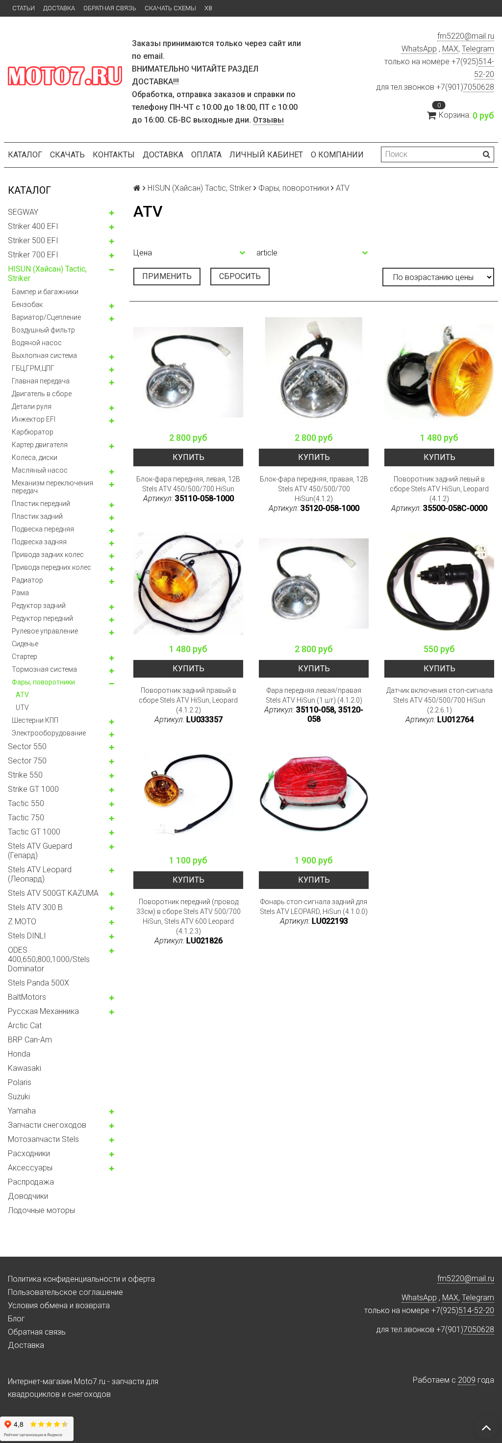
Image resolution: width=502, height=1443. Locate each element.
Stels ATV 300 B (35, 907)
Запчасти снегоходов (47, 1125)
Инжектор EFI (33, 419)
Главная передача (41, 381)
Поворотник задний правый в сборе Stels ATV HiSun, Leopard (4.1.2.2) (188, 700)
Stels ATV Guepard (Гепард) (40, 850)
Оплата (206, 154)
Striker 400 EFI (33, 226)
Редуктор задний (39, 605)
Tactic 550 (26, 803)
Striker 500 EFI (33, 240)
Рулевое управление (45, 631)
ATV (22, 695)
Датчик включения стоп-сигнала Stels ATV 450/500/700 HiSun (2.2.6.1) (439, 700)
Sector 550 (27, 746)
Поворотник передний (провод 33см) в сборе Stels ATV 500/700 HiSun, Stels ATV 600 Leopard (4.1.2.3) (188, 916)
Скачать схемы (170, 8)
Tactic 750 (26, 817)
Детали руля (31, 406)
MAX (450, 48)
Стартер (24, 656)
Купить (188, 457)
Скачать (67, 154)
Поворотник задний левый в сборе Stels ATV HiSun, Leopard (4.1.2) (439, 489)
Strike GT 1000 (33, 789)
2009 (467, 1380)
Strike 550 (25, 775)
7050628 (478, 87)
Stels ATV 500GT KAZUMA (53, 893)
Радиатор (27, 580)
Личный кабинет (266, 154)
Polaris (19, 1082)
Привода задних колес (48, 554)
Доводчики (28, 1196)
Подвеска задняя (39, 542)
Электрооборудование (49, 733)
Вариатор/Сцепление (46, 317)
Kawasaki (24, 1068)
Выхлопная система (44, 355)
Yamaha (22, 1110)
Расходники (29, 1153)
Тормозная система (44, 669)
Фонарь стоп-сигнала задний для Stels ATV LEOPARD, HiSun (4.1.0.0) (314, 906)
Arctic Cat (25, 1025)
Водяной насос (37, 343)
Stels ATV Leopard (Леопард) (40, 874)
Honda (19, 1054)
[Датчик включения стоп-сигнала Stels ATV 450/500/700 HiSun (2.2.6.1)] (439, 583)
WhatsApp (419, 48)
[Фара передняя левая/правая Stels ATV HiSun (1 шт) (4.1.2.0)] (314, 583)
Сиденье (25, 644)
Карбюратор (32, 432)
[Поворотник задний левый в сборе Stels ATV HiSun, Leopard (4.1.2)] (439, 372)
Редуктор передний (42, 618)
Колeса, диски (34, 457)
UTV (22, 707)
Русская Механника (43, 1011)
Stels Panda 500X (38, 982)
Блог (16, 1318)
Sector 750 (27, 760)
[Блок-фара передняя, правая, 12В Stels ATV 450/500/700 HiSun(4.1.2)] (314, 372)
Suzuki (19, 1096)
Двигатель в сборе (42, 394)
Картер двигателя (40, 445)
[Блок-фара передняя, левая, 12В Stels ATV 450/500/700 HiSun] (188, 372)
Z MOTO (22, 921)
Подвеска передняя (43, 529)
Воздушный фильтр (43, 330)
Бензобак (27, 304)
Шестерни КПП (35, 720)
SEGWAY (23, 212)
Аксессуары (30, 1167)
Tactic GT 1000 (34, 831)
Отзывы (268, 120)
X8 (208, 8)
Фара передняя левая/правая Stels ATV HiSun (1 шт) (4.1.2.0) (314, 695)
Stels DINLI (27, 935)
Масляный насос (40, 470)
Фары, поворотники (43, 682)
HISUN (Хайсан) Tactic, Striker (47, 273)
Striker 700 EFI (33, 254)
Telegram (478, 48)
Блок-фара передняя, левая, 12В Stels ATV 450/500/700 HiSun (188, 484)
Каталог (25, 154)
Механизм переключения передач (52, 487)
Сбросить (240, 276)
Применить (167, 276)
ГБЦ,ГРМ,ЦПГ (33, 368)
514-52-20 (476, 1310)
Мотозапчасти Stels (43, 1139)
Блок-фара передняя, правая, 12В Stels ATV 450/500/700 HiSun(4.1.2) (314, 489)
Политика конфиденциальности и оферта (81, 1279)
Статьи (23, 8)
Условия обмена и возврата (59, 1305)
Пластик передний (41, 503)
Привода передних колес (51, 567)
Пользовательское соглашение (65, 1292)
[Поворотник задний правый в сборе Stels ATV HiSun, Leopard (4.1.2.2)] (188, 583)
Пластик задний (37, 516)
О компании (337, 154)
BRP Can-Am (30, 1039)
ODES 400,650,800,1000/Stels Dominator (49, 959)
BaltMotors (27, 997)
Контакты (114, 154)
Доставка (59, 8)
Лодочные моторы (41, 1210)
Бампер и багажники (45, 292)
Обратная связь (109, 8)
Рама (20, 593)
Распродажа (31, 1182)
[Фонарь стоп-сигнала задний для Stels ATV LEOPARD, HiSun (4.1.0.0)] (314, 795)
